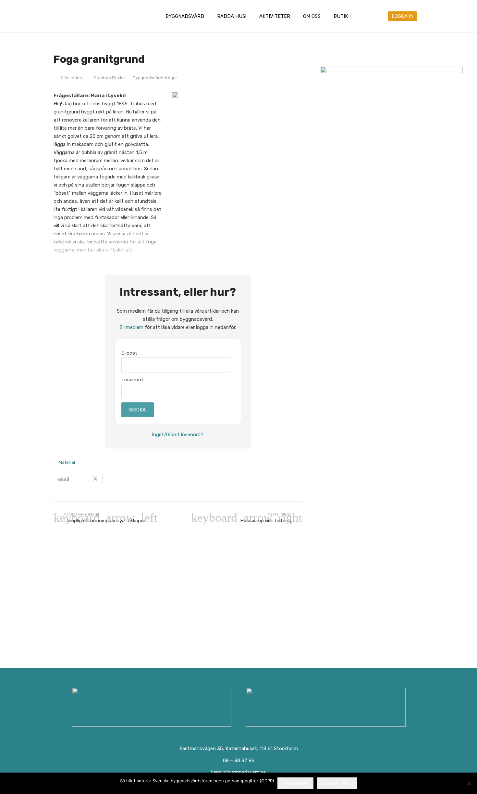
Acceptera (295, 783)
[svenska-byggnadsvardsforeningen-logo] (80, 16)
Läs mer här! (336, 783)
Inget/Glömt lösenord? (177, 434)
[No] (469, 783)
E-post (129, 353)
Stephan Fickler (109, 77)
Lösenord (132, 380)
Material (67, 462)
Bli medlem (131, 327)
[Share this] (80, 479)
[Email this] (63, 479)
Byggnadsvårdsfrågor (155, 77)
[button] (209, 16)
